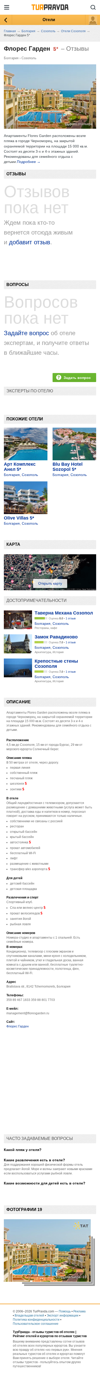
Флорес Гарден (17, 1026)
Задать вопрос (77, 378)
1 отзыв (71, 618)
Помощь (65, 1311)
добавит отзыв (29, 242)
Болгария (11, 58)
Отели (49, 20)
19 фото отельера (78, 124)
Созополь (29, 58)
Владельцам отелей (29, 1315)
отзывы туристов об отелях (53, 1332)
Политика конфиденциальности (36, 1319)
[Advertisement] (50, 1084)
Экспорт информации (62, 1315)
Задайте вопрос (26, 333)
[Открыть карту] (50, 589)
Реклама (79, 1311)
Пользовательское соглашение (35, 1324)
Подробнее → (29, 162)
